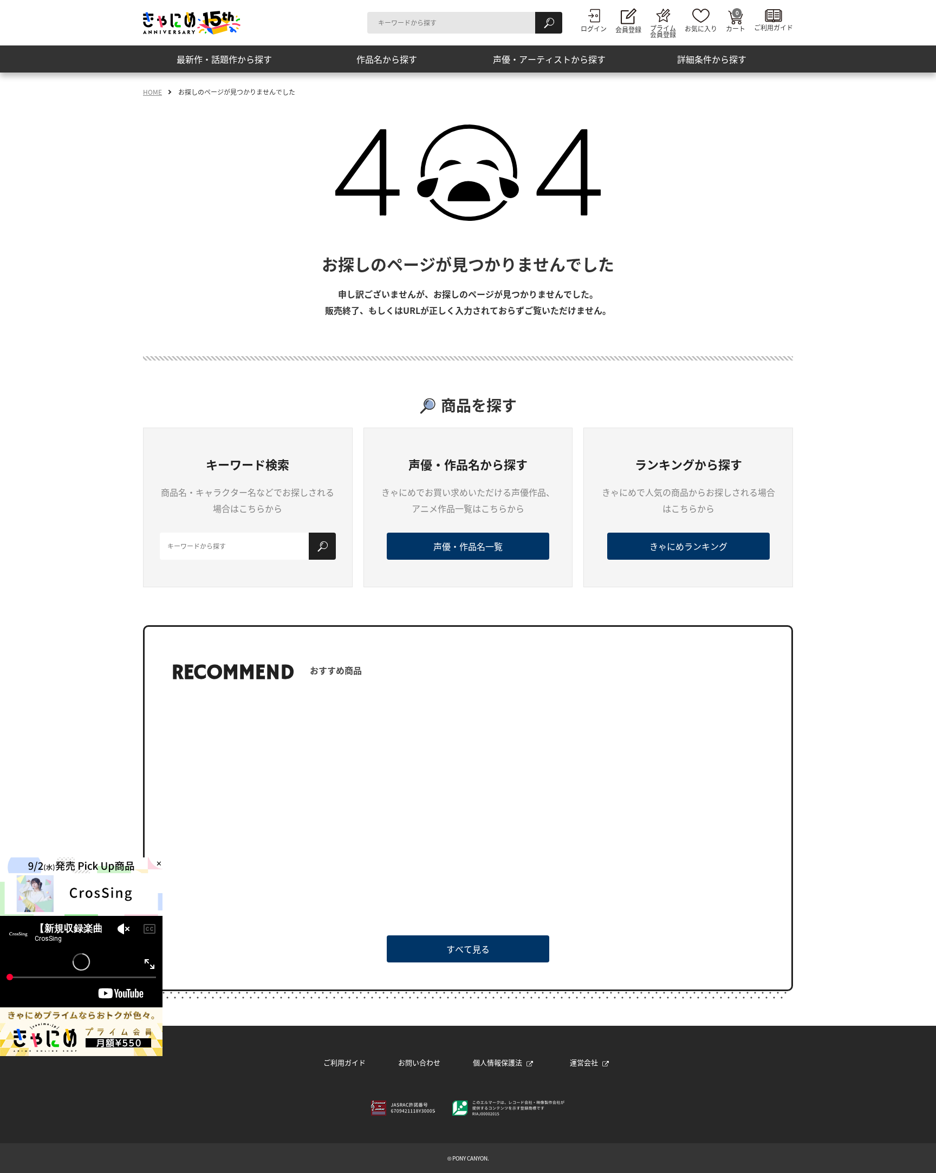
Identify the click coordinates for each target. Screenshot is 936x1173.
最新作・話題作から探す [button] (224, 59)
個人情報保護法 (497, 1062)
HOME (152, 92)
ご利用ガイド (344, 1062)
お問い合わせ (419, 1062)
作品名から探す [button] (386, 59)
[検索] (548, 23)
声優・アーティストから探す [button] (549, 59)
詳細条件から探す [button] (711, 59)
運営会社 (584, 1062)
